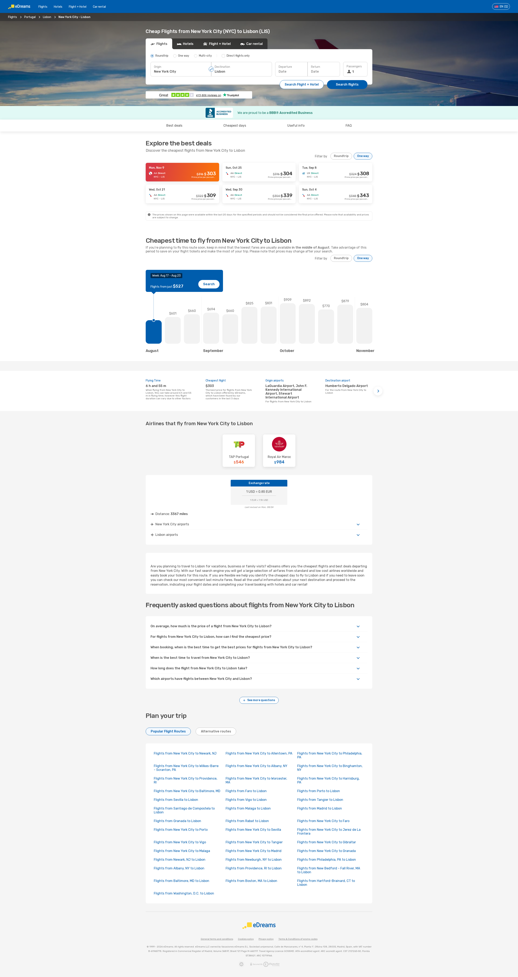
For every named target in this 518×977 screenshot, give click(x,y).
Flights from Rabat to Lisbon (247, 821)
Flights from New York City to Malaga (182, 851)
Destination (222, 67)
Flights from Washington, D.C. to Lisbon (184, 893)
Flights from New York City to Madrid (253, 851)
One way (363, 156)
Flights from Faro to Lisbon (246, 791)
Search (209, 284)
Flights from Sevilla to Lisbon (176, 800)
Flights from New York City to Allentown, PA (259, 753)
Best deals (174, 125)
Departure (285, 67)
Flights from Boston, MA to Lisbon (251, 881)
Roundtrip (341, 156)
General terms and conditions (217, 939)
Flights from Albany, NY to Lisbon (179, 868)
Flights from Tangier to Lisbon (320, 800)
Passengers (354, 66)
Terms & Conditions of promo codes (297, 939)
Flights (42, 6)
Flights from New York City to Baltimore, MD (187, 791)
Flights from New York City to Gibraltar (326, 842)
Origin (157, 67)
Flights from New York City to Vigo (180, 842)
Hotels (58, 6)
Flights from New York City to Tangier (254, 842)
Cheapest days (234, 125)
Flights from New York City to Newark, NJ (185, 753)
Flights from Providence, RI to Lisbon (254, 868)
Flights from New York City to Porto (181, 830)
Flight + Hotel (77, 6)
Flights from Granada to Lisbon (177, 821)
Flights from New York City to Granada (326, 851)
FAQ (349, 125)
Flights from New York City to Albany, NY (256, 766)
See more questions (261, 700)
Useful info (296, 125)
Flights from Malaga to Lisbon (248, 808)
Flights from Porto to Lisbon (318, 791)
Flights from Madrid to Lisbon (319, 808)
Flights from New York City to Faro (323, 821)
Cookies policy (246, 939)
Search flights (347, 84)
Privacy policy (266, 939)
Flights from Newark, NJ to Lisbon (179, 859)
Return (315, 67)
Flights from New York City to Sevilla (253, 830)
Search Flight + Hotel (302, 84)
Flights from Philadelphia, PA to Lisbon (326, 859)
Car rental (99, 6)
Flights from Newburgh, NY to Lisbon (254, 859)
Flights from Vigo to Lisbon (246, 800)
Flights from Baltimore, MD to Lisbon (181, 881)
